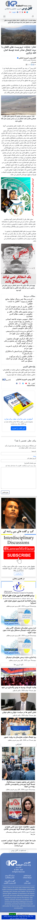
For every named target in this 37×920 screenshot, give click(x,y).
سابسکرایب (18, 574)
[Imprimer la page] (30, 65)
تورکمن (9, 840)
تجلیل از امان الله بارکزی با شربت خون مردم (19, 347)
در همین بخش (18, 578)
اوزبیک (15, 840)
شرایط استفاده (27, 877)
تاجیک (21, 840)
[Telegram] (23, 384)
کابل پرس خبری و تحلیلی (27, 58)
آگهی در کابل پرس (10, 881)
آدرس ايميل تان (31, 458)
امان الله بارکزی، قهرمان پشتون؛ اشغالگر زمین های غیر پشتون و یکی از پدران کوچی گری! (18, 340)
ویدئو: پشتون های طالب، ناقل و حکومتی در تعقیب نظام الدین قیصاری (19, 313)
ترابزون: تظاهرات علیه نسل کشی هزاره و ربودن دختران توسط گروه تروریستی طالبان (19, 828)
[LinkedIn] (31, 65)
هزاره (27, 840)
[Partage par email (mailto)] (35, 65)
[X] (26, 65)
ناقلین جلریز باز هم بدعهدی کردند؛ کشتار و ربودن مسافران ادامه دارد (18, 307)
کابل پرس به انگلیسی (10, 883)
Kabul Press (31, 386)
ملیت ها (32, 370)
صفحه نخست (32, 20)
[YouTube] (26, 384)
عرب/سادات (18, 845)
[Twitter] (29, 384)
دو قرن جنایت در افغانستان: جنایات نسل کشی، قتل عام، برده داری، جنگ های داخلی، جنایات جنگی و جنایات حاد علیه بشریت (19, 372)
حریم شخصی (27, 875)
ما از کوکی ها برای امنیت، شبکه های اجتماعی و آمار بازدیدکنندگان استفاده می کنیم (18, 917)
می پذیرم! (12, 914)
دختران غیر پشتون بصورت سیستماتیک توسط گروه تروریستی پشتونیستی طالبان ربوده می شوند (20, 784)
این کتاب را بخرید (18, 428)
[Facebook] (33, 65)
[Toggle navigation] (4, 16)
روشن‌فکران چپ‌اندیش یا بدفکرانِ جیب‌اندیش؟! (18, 352)
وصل (34, 456)
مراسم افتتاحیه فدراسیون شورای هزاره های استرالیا (20, 602)
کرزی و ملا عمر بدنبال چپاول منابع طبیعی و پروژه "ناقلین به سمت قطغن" (19, 301)
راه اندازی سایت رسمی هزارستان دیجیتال (21, 657)
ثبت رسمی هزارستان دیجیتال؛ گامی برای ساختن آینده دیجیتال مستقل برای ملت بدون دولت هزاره (19, 630)
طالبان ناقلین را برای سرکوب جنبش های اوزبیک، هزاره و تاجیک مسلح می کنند (19, 358)
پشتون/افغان (25, 370)
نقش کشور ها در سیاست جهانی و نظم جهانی (19, 712)
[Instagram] (20, 384)
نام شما (34, 451)
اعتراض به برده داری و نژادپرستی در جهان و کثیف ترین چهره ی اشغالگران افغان (19, 333)
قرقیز (27, 843)
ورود (27, 881)
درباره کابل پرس (10, 875)
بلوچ (15, 843)
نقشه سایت (27, 883)
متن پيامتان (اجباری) (30, 463)
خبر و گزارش (23, 20)
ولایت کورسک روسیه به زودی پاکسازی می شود (19, 687)
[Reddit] (28, 65)
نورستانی (21, 843)
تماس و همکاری (9, 877)
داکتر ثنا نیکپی (16, 690)
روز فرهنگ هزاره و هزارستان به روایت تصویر (20, 737)
